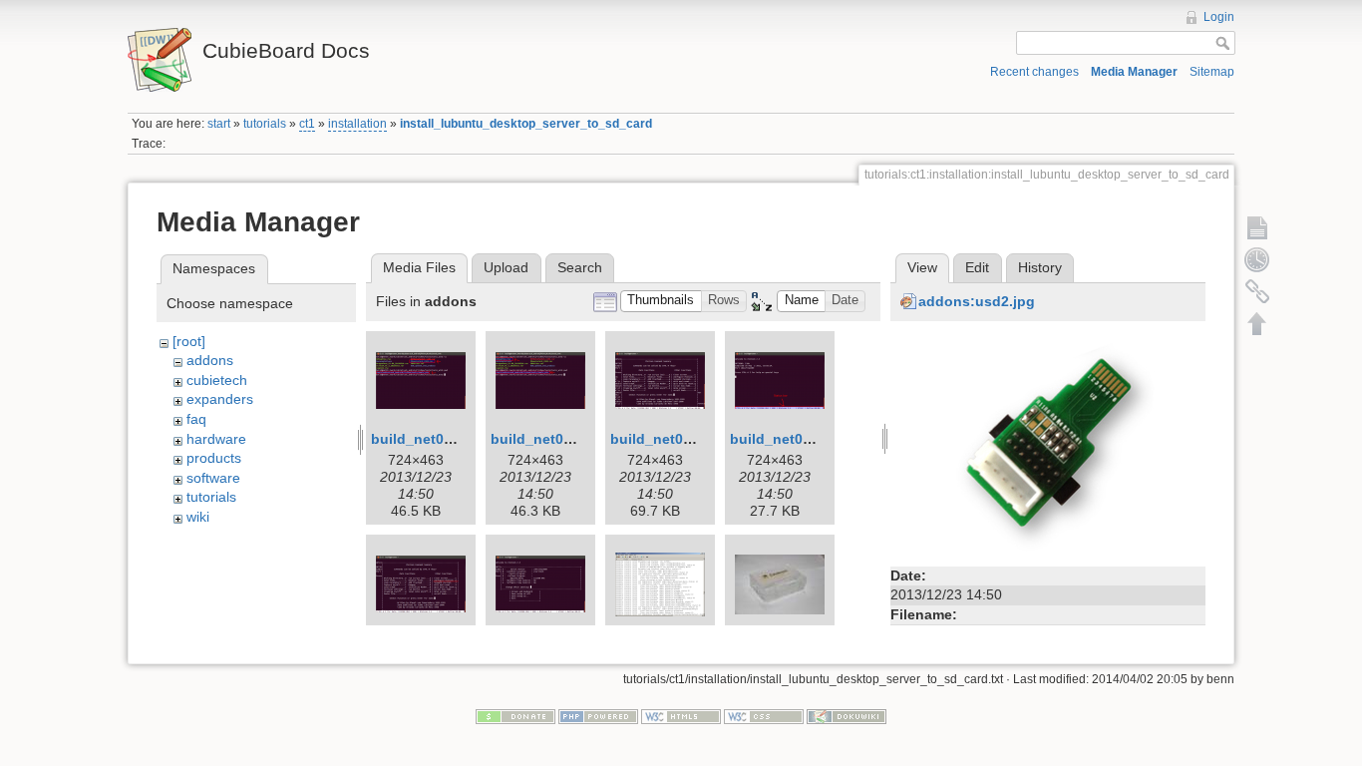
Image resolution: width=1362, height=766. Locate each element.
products (213, 458)
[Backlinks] (1257, 291)
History (1040, 267)
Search (579, 267)
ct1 (307, 124)
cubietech (216, 380)
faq (196, 419)
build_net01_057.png (682, 439)
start (218, 124)
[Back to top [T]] (1257, 323)
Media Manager (1134, 72)
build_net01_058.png (801, 439)
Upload (506, 267)
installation (357, 124)
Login (1218, 17)
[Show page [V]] (1257, 227)
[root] (188, 341)
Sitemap (1212, 72)
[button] (661, 301)
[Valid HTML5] (681, 715)
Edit (977, 267)
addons (209, 360)
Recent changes (1034, 72)
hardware (216, 439)
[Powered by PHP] (598, 715)
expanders (219, 399)
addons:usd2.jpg (976, 301)
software (213, 478)
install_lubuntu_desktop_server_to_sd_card (526, 124)
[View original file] (1048, 445)
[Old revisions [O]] (1257, 259)
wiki (197, 517)
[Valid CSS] (764, 715)
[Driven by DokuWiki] (846, 715)
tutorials (264, 124)
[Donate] (515, 715)
